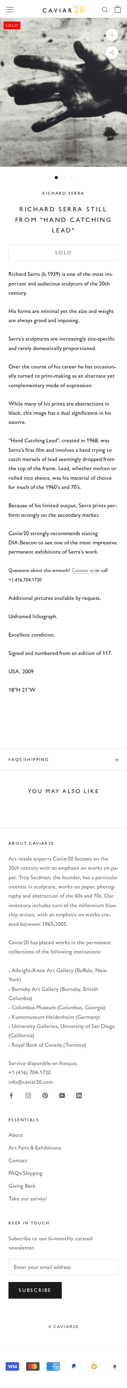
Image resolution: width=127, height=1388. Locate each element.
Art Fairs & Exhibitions (34, 1147)
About (15, 1135)
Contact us (83, 570)
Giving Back (22, 1185)
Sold (63, 253)
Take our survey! (27, 1198)
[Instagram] (28, 1095)
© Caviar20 (63, 1326)
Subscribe (35, 1290)
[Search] (105, 9)
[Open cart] (118, 9)
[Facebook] (11, 1095)
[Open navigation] (9, 9)
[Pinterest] (45, 1095)
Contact (18, 1160)
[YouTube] (62, 1095)
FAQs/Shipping (28, 759)
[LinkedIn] (79, 1095)
